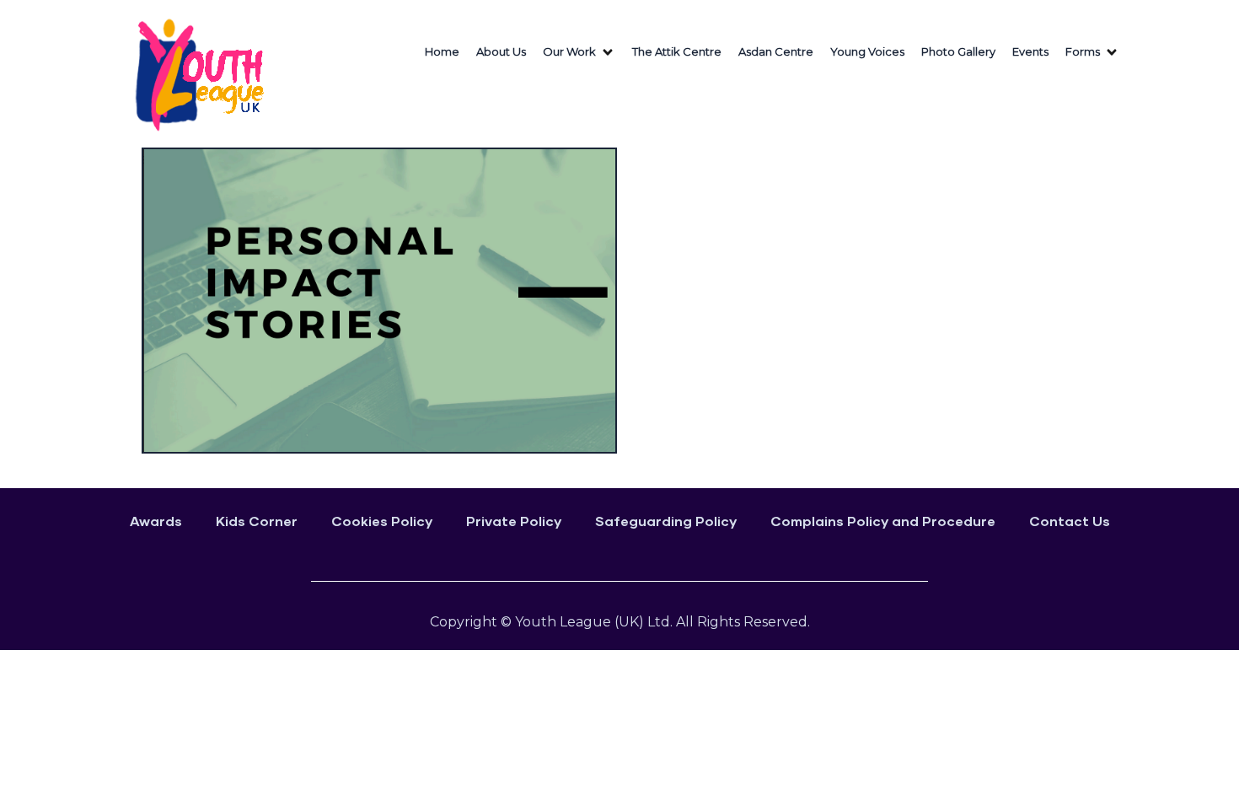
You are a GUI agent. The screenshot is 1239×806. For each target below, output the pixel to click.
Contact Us (1069, 521)
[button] (579, 52)
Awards (156, 521)
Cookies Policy (381, 521)
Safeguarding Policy (666, 521)
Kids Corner (257, 521)
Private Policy (513, 521)
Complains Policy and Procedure (882, 521)
